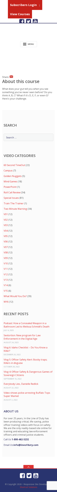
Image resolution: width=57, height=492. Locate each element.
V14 (6, 285)
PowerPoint (10, 187)
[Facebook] (21, 21)
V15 (6, 290)
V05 (6, 236)
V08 (6, 252)
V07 (6, 247)
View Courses (20, 14)
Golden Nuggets (13, 176)
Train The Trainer (14, 203)
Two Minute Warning (15, 208)
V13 (6, 279)
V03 (6, 225)
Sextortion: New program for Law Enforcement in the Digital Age (22, 337)
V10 (6, 263)
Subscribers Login (23, 5)
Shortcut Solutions (28, 487)
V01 (6, 214)
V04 (6, 230)
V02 (6, 219)
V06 (6, 241)
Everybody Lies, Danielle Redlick (21, 383)
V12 (6, 274)
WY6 (6, 301)
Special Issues (11, 197)
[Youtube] (35, 21)
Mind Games (10, 181)
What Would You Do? (15, 296)
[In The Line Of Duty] (21, 34)
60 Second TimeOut (14, 165)
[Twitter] (28, 21)
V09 (6, 258)
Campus (8, 170)
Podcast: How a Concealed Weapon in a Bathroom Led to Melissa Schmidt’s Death (26, 325)
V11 (6, 268)
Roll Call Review (12, 192)
